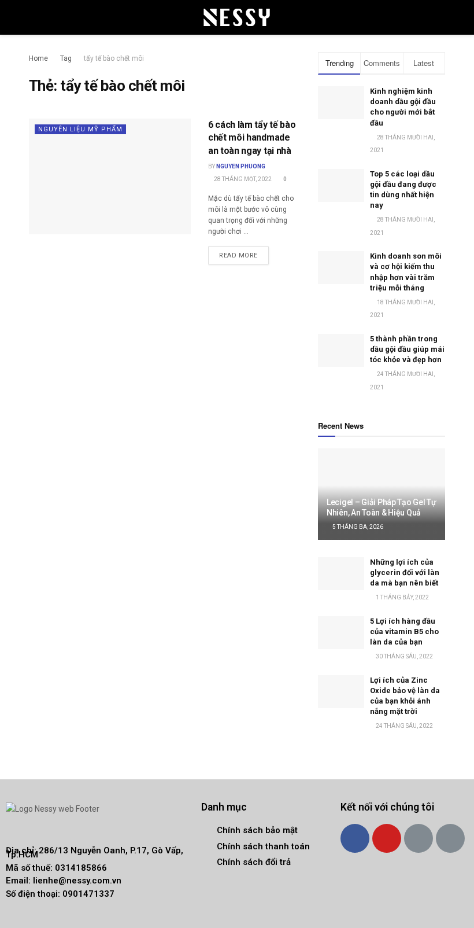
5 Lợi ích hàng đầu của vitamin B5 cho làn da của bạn (404, 631)
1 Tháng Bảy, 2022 (402, 597)
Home (38, 58)
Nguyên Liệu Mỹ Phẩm (80, 129)
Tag (66, 58)
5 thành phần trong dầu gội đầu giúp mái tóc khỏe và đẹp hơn (407, 349)
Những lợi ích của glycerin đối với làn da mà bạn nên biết (404, 572)
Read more (238, 255)
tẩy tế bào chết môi (114, 58)
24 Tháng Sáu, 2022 (404, 726)
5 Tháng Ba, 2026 (357, 527)
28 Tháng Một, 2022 (242, 179)
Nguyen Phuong (240, 166)
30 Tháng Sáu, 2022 (404, 656)
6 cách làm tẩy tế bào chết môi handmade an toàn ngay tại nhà (251, 137)
